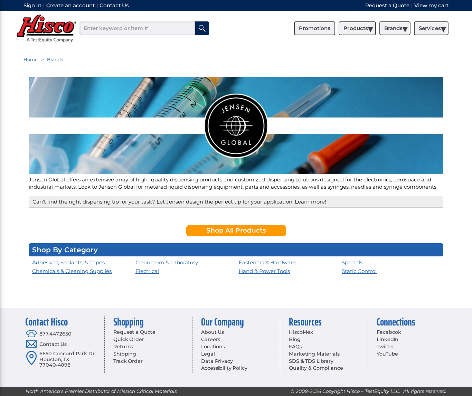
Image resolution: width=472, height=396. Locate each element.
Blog (294, 339)
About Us (212, 332)
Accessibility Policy (224, 368)
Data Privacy (217, 361)
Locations (213, 346)
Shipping (124, 354)
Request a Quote (134, 332)
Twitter (385, 346)
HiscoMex (301, 332)
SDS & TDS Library (311, 361)
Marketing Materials (314, 354)
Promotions (314, 28)
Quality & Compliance (316, 368)
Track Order (127, 361)
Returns (123, 346)
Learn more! (310, 201)
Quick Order (128, 339)
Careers (210, 339)
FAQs (295, 346)
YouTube (387, 354)
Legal (208, 354)
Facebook (389, 332)
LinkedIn (387, 339)
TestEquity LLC (382, 391)
